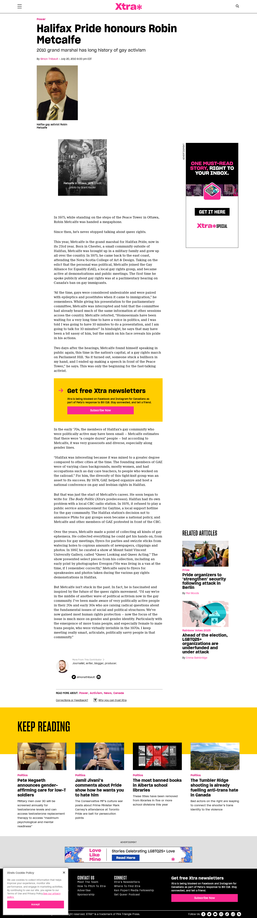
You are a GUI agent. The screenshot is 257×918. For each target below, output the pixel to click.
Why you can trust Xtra (112, 700)
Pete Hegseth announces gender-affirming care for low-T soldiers (41, 788)
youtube (215, 914)
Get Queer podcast (127, 894)
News (108, 693)
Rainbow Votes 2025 (196, 630)
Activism (96, 693)
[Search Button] (237, 6)
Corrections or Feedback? (72, 700)
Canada (118, 693)
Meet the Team (87, 882)
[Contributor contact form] (99, 677)
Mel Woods (192, 593)
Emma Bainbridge (196, 657)
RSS (239, 914)
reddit (233, 914)
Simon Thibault (49, 59)
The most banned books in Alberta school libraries (157, 785)
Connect (120, 878)
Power (41, 19)
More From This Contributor (87, 659)
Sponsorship (86, 894)
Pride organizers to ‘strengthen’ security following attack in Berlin (204, 581)
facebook (203, 914)
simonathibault (86, 677)
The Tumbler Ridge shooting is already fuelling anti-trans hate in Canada (214, 788)
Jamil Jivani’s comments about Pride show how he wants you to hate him (99, 788)
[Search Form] (237, 6)
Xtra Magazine (128, 6)
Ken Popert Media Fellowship (134, 890)
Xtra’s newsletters (127, 882)
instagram (221, 914)
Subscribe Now (100, 410)
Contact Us (85, 878)
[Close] (64, 872)
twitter (209, 914)
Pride (186, 570)
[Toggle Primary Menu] (19, 7)
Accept (35, 904)
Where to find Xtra (127, 886)
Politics (22, 775)
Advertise (84, 890)
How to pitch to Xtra (91, 886)
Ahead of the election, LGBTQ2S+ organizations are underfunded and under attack (205, 643)
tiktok (227, 914)
